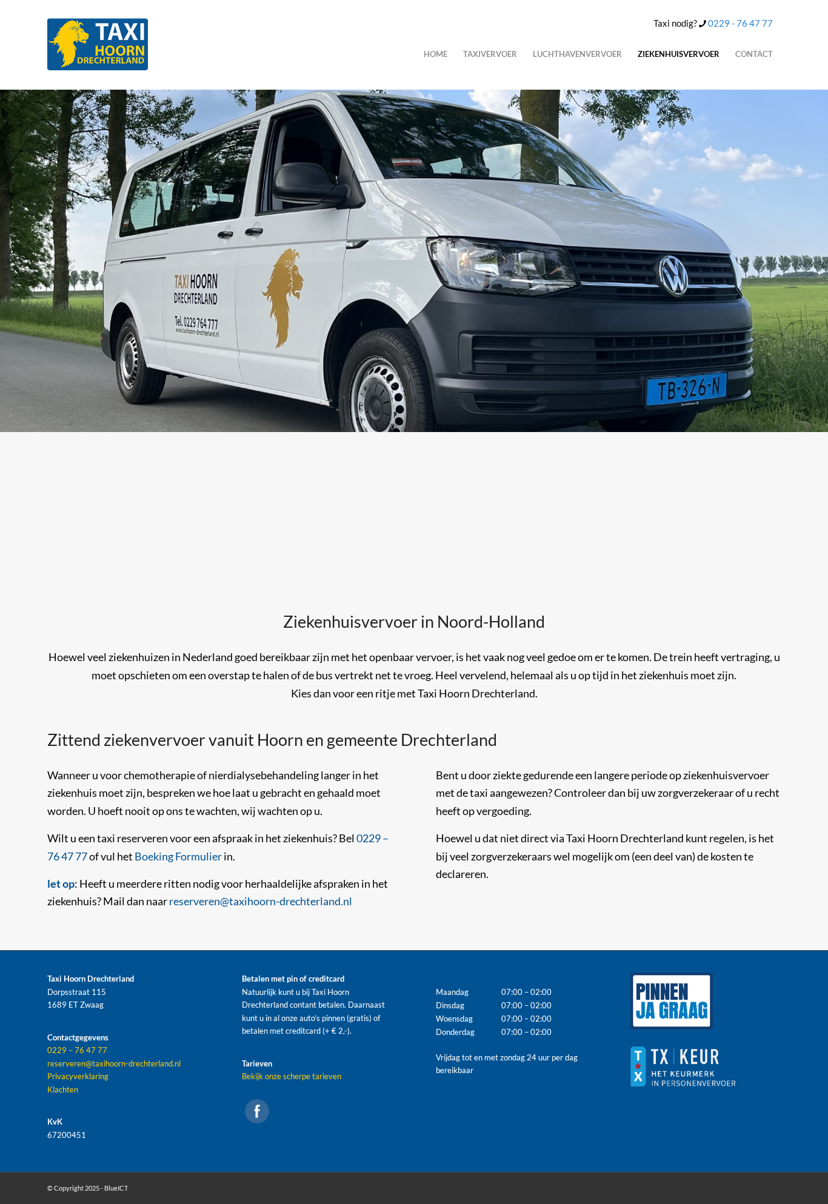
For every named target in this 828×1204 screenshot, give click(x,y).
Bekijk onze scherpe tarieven (291, 1076)
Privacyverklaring (78, 1076)
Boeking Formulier (178, 856)
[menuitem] (435, 54)
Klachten (62, 1089)
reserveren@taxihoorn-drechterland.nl (260, 901)
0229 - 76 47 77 (740, 23)
